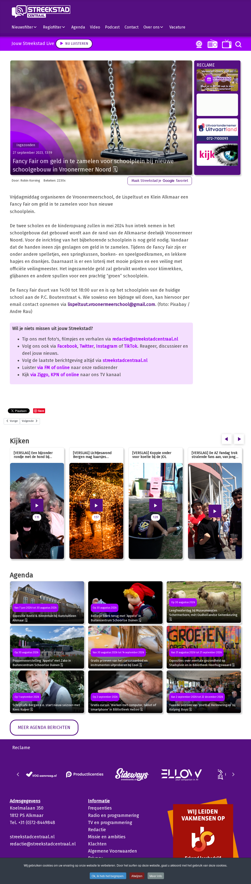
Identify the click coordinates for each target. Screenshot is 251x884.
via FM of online (53, 367)
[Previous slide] (18, 774)
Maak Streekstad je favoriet (159, 181)
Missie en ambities (107, 837)
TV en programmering (110, 822)
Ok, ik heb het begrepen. (108, 876)
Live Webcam (198, 44)
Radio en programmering (113, 815)
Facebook (67, 346)
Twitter (87, 346)
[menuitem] (26, 27)
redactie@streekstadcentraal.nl (145, 339)
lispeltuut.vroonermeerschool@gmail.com (111, 304)
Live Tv (226, 44)
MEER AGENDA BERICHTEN (44, 727)
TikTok (130, 346)
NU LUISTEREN (211, 43)
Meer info (156, 876)
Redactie (97, 829)
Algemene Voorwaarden (112, 851)
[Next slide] (233, 774)
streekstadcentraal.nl (125, 360)
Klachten (97, 844)
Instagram (106, 346)
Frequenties (100, 808)
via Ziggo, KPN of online (54, 374)
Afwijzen (136, 876)
